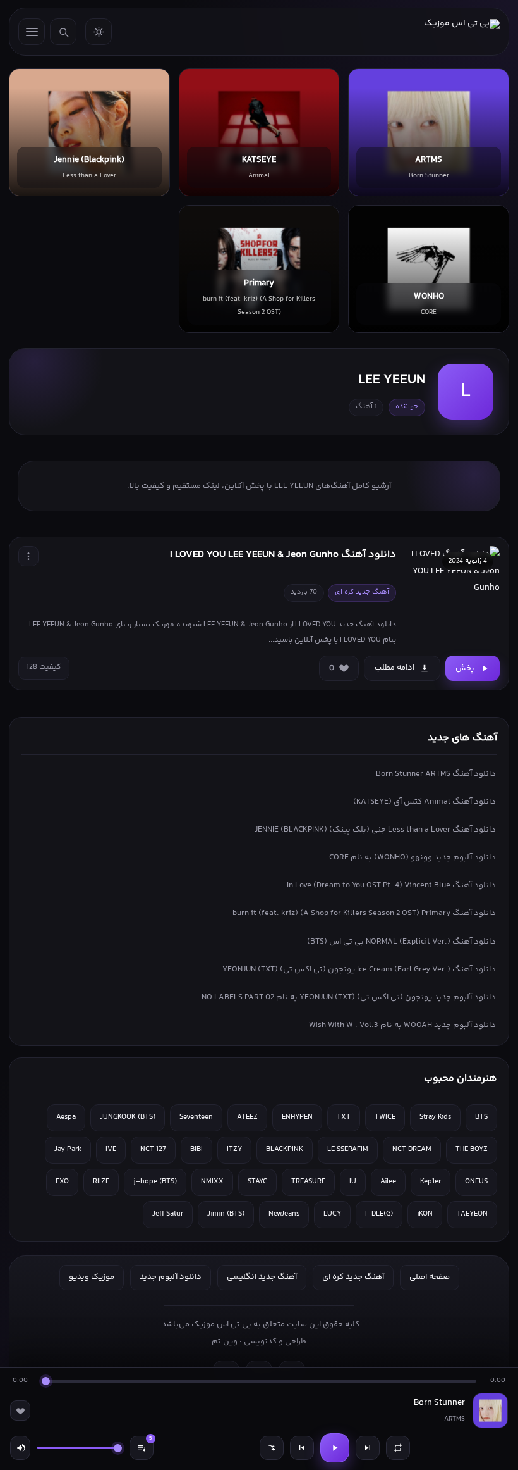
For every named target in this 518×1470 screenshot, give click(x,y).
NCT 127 (153, 1149)
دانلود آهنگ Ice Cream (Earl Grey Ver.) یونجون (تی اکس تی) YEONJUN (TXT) (359, 969)
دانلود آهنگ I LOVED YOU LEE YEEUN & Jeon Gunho (283, 555)
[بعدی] (368, 1448)
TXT (344, 1117)
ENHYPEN (297, 1117)
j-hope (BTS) (155, 1182)
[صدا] (20, 1448)
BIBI (196, 1149)
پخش (464, 668)
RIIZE (101, 1182)
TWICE (385, 1117)
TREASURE (308, 1182)
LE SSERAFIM (347, 1149)
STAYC (257, 1182)
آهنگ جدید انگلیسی (262, 1277)
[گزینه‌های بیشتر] (28, 556)
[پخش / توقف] (334, 1447)
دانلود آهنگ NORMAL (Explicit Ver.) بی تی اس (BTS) (401, 941)
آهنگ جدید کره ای (353, 1277)
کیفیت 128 (44, 667)
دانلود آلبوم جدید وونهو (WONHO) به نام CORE (412, 857)
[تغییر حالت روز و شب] (98, 31)
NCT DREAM (411, 1149)
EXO (62, 1182)
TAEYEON (472, 1214)
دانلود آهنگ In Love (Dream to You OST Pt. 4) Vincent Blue (391, 885)
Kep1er (430, 1182)
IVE (110, 1149)
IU (352, 1182)
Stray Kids (435, 1117)
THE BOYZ (471, 1149)
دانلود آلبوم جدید (171, 1277)
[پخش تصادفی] (272, 1448)
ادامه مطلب (394, 667)
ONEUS (476, 1182)
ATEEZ (247, 1117)
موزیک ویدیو (91, 1277)
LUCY (332, 1214)
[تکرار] (398, 1448)
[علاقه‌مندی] (20, 1410)
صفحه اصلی (429, 1277)
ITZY (234, 1149)
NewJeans (283, 1214)
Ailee (388, 1182)
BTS (481, 1117)
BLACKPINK (284, 1149)
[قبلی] (302, 1448)
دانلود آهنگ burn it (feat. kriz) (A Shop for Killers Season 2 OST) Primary (364, 913)
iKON (425, 1214)
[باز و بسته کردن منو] (31, 31)
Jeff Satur (167, 1214)
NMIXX (212, 1182)
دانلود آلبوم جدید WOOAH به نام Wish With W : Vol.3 (402, 1025)
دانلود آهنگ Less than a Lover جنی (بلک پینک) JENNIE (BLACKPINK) (375, 829)
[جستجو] (63, 31)
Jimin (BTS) (225, 1214)
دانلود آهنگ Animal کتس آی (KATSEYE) (424, 801)
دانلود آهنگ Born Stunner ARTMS (436, 774)
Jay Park (67, 1149)
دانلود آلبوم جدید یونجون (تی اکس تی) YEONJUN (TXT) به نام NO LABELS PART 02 (349, 997)
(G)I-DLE (379, 1214)
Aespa (66, 1117)
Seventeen (196, 1117)
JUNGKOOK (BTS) (127, 1117)
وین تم (225, 1341)
